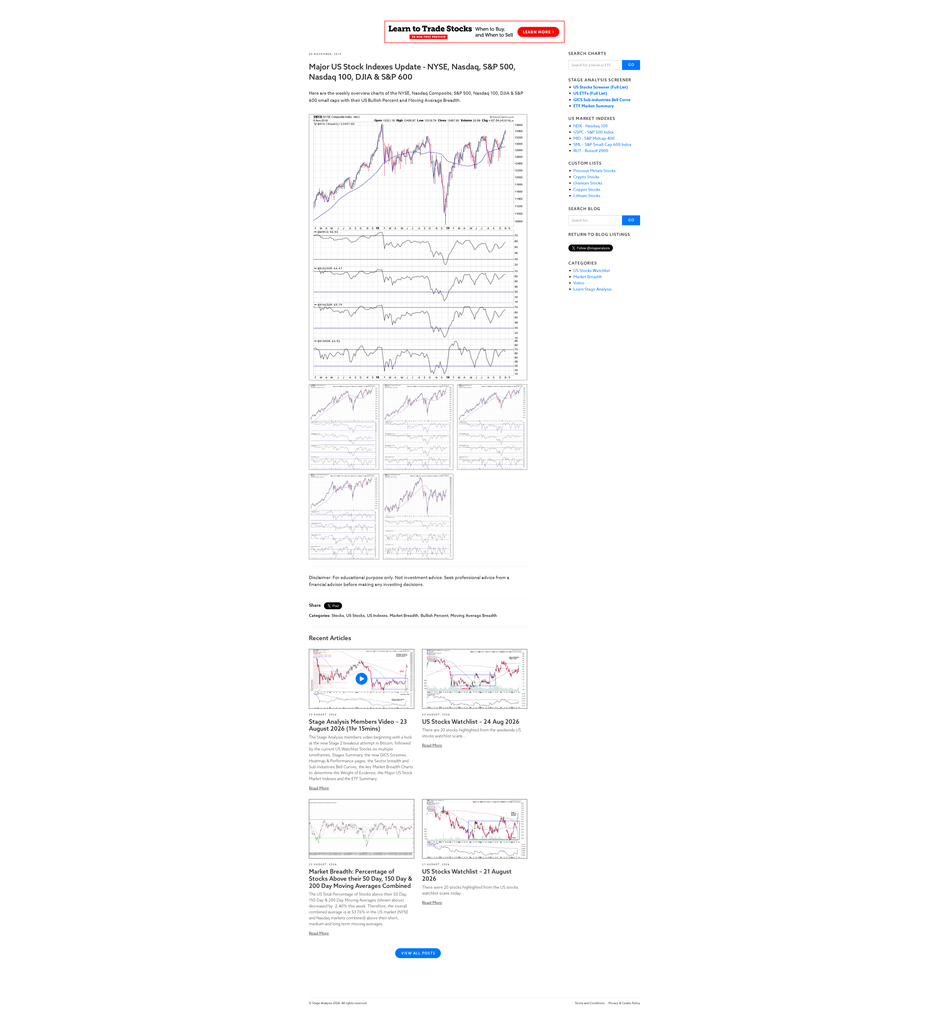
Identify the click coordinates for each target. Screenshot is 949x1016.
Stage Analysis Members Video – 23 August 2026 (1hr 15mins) (358, 725)
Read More (319, 788)
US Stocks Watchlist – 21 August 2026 (467, 875)
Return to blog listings (599, 234)
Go (631, 65)
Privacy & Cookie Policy (624, 1003)
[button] (361, 678)
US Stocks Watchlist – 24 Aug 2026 (470, 721)
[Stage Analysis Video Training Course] (474, 32)
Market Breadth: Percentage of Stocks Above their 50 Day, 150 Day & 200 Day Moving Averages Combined (360, 878)
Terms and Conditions (589, 1003)
